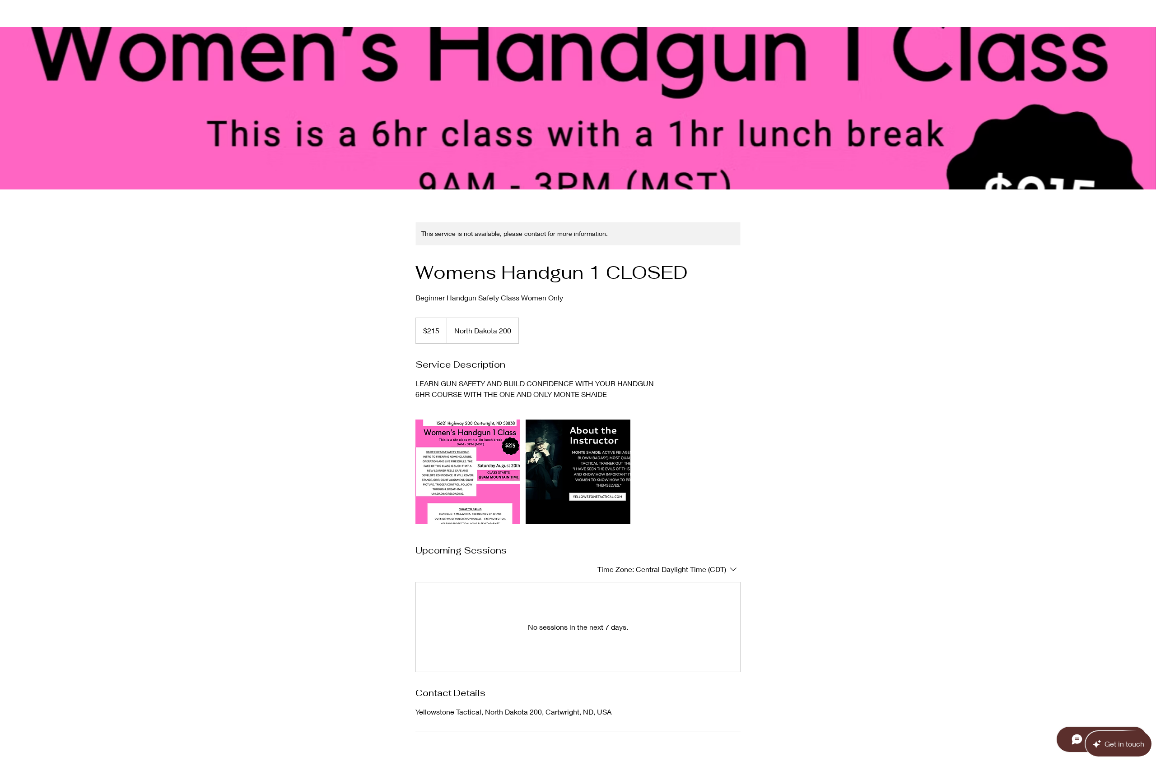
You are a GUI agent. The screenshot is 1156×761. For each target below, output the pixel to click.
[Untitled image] (467, 472)
